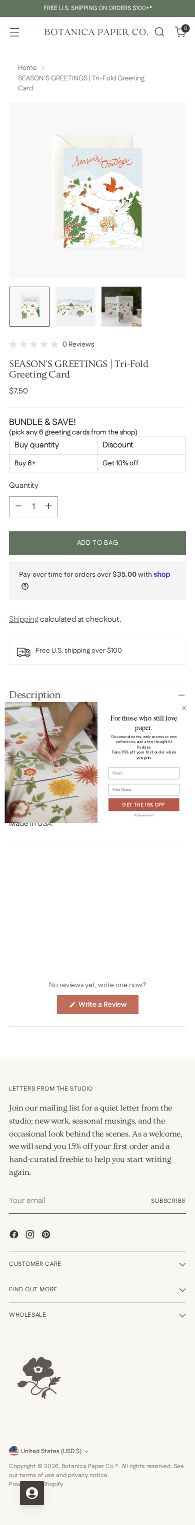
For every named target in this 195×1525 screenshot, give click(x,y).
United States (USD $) (51, 1451)
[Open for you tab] (32, 1493)
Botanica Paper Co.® (90, 1466)
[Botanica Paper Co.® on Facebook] (15, 1236)
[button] (51, 345)
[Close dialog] (184, 708)
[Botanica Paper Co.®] (96, 32)
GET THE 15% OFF (143, 804)
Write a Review (107, 1006)
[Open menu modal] (14, 32)
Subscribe (168, 1201)
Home (27, 68)
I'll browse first (144, 815)
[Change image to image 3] (122, 307)
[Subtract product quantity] (19, 507)
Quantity (23, 485)
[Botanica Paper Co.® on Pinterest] (47, 1236)
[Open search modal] (159, 32)
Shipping (23, 619)
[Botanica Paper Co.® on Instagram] (31, 1236)
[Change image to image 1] (30, 307)
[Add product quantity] (49, 507)
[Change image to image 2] (76, 307)
